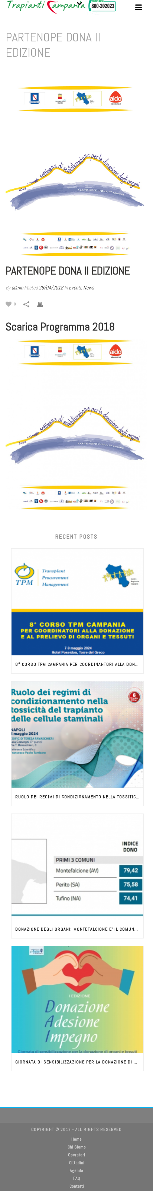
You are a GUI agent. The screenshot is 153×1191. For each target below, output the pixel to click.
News (88, 287)
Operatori (76, 1155)
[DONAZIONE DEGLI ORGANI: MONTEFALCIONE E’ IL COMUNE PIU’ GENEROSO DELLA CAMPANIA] (77, 867)
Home (37, 71)
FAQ (76, 1178)
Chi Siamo (77, 1147)
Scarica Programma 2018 (60, 327)
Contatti (76, 1186)
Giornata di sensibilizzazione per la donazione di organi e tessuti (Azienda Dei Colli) (79, 1062)
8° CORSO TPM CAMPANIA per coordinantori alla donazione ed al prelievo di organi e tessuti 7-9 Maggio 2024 (79, 664)
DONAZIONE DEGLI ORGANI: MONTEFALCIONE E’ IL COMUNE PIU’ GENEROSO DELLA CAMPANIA (79, 929)
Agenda (76, 1170)
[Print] (43, 304)
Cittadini (76, 1163)
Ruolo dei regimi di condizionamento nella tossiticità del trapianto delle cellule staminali (79, 797)
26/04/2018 (51, 287)
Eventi (54, 71)
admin (17, 287)
